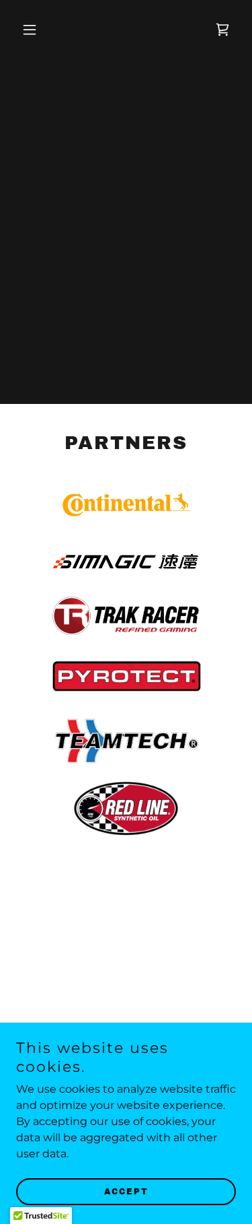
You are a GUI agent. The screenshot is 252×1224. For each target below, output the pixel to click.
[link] (222, 29)
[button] (32, 29)
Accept (126, 1191)
